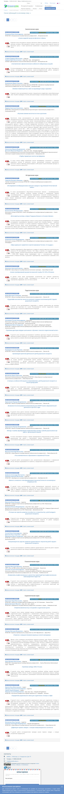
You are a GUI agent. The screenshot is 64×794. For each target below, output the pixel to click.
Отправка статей (50, 8)
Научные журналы (25, 8)
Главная (6, 10)
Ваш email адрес (8, 778)
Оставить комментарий (28, 51)
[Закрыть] (62, 786)
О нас (40, 8)
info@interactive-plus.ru (12, 761)
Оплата (35, 8)
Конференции (39, 6)
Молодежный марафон (27, 6)
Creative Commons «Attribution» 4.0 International (25, 764)
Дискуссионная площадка (13, 51)
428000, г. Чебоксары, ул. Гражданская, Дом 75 (19, 756)
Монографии (48, 6)
